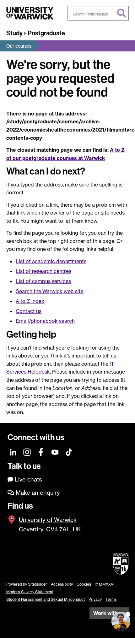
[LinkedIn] (13, 451)
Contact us (28, 311)
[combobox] (98, 13)
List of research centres (43, 271)
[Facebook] (41, 451)
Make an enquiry (38, 492)
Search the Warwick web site (50, 291)
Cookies (84, 584)
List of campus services (43, 281)
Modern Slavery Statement (29, 591)
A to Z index (30, 301)
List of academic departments (51, 261)
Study (14, 33)
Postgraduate (46, 33)
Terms (110, 599)
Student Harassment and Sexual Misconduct (45, 599)
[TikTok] (69, 451)
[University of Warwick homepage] (30, 13)
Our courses (18, 46)
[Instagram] (27, 451)
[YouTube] (55, 451)
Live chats (27, 479)
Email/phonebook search (45, 321)
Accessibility (62, 584)
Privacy (95, 599)
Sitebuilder (37, 584)
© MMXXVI (104, 584)
